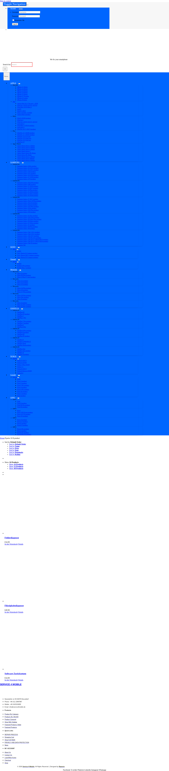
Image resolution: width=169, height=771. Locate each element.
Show (16, 464)
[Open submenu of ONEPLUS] (22, 308)
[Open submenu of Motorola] (20, 270)
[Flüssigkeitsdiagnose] (87, 573)
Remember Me (19, 20)
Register (14, 28)
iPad (14, 102)
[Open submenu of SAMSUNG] (23, 162)
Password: (15, 16)
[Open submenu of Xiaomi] (19, 259)
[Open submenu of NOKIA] (20, 356)
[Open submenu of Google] (19, 375)
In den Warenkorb (11, 544)
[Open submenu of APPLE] (19, 83)
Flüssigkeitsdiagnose (14, 605)
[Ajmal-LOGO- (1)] (35, 56)
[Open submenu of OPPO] (18, 398)
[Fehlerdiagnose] (87, 505)
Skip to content (5, 1)
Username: (15, 12)
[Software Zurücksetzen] (87, 641)
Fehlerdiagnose (12, 538)
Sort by (17, 444)
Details (20, 544)
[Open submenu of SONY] (19, 247)
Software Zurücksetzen (15, 673)
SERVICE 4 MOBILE (10, 684)
